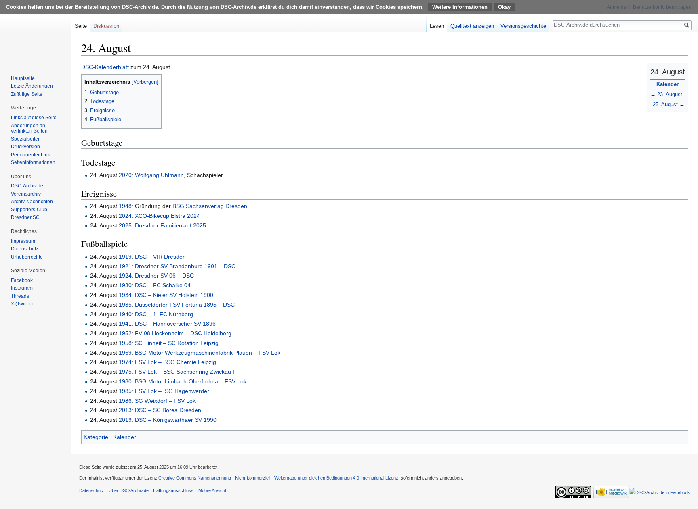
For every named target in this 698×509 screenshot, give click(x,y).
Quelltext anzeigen (472, 26)
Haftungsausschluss (173, 490)
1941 (125, 323)
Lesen (437, 26)
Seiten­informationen (33, 162)
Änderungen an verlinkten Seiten (29, 128)
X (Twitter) (22, 304)
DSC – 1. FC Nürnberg (164, 314)
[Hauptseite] (35, 32)
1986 (125, 401)
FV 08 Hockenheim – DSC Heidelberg (183, 333)
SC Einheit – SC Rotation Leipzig (177, 343)
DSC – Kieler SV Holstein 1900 (174, 295)
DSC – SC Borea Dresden (168, 410)
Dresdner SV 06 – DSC (164, 275)
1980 (125, 381)
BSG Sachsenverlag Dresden (209, 206)
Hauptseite (23, 78)
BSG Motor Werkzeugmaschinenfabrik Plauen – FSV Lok (207, 352)
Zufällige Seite (26, 94)
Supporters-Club (29, 209)
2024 (125, 215)
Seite (81, 26)
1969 (125, 352)
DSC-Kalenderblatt (105, 67)
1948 (125, 206)
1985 (125, 391)
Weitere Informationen (460, 7)
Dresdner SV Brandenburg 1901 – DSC (185, 266)
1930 (125, 285)
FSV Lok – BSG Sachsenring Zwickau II (185, 371)
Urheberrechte (27, 257)
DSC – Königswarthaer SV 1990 (176, 419)
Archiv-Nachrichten (32, 201)
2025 (125, 225)
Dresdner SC (25, 217)
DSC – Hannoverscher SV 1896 (175, 323)
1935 (125, 304)
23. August (669, 94)
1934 (125, 295)
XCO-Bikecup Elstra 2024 (167, 215)
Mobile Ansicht (212, 490)
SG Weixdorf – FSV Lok (165, 401)
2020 (125, 175)
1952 (125, 333)
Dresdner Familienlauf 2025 (170, 225)
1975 (125, 371)
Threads (20, 296)
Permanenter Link (30, 155)
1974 (125, 362)
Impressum (23, 241)
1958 (125, 343)
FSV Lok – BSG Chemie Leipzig (175, 362)
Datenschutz (24, 249)
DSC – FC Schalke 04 (163, 285)
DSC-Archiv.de (27, 186)
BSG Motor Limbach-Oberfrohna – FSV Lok (190, 381)
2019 (125, 419)
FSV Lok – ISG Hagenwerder (172, 391)
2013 (125, 410)
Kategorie (96, 437)
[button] (88, 81)
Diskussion (106, 26)
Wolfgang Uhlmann (159, 175)
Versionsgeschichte (523, 26)
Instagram (22, 288)
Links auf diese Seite (34, 117)
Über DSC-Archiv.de (129, 490)
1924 (125, 275)
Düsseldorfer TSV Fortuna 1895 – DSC (185, 304)
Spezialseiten (26, 139)
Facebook (22, 280)
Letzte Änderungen (32, 86)
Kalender (667, 84)
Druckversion (25, 146)
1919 (125, 256)
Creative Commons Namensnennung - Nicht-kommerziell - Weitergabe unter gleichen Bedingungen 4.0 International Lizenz (278, 477)
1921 (125, 266)
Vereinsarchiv (26, 194)
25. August (665, 104)
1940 (125, 314)
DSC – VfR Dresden (160, 256)
